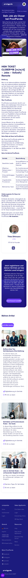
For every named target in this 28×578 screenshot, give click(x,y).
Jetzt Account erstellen (14, 301)
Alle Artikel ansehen (8, 325)
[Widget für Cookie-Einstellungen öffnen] (3, 575)
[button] (24, 4)
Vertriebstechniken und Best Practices (8, 11)
